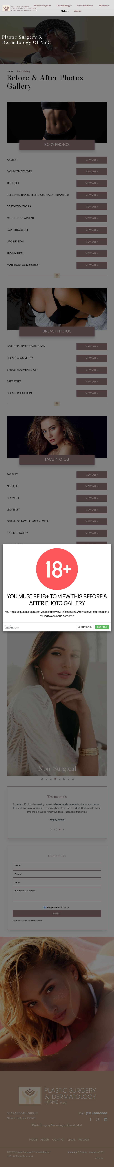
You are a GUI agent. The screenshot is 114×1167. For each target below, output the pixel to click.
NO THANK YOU (85, 627)
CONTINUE (102, 627)
